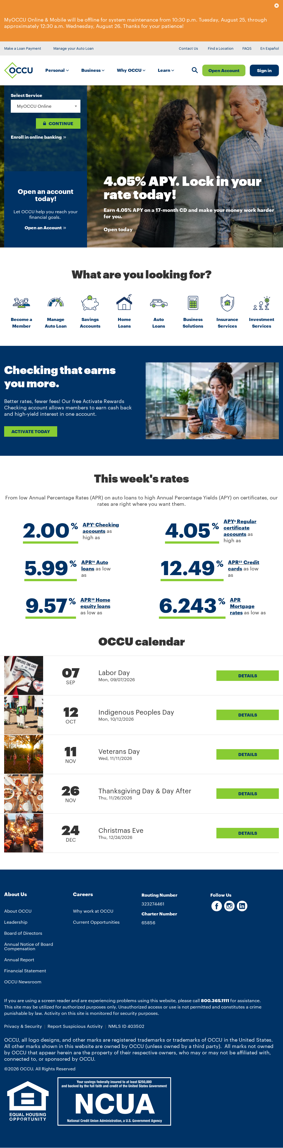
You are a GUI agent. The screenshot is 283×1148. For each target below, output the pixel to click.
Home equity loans (95, 603)
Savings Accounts (90, 322)
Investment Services (261, 322)
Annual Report (19, 959)
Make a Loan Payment (22, 48)
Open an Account (43, 227)
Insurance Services (227, 322)
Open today (118, 229)
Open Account (223, 70)
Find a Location (221, 48)
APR (88, 562)
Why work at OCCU (93, 910)
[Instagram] (229, 908)
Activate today (30, 431)
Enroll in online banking (36, 136)
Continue (61, 123)
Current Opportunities (96, 922)
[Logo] (18, 70)
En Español (269, 48)
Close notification (276, 6)
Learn (164, 70)
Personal (55, 70)
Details (247, 675)
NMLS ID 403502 (126, 1026)
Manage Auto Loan (56, 322)
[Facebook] (216, 908)
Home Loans (124, 322)
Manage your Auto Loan (73, 48)
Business (91, 70)
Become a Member (21, 322)
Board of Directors (23, 933)
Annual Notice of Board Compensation (28, 946)
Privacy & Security (23, 1026)
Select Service (26, 95)
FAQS (246, 48)
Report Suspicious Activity (75, 1026)
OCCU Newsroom (22, 981)
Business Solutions (193, 322)
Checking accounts (101, 528)
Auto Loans (158, 322)
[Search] (195, 70)
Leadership (15, 922)
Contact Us (188, 48)
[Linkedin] (242, 908)
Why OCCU (129, 70)
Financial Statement (25, 970)
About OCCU (18, 910)
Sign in (264, 70)
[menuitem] (59, 70)
